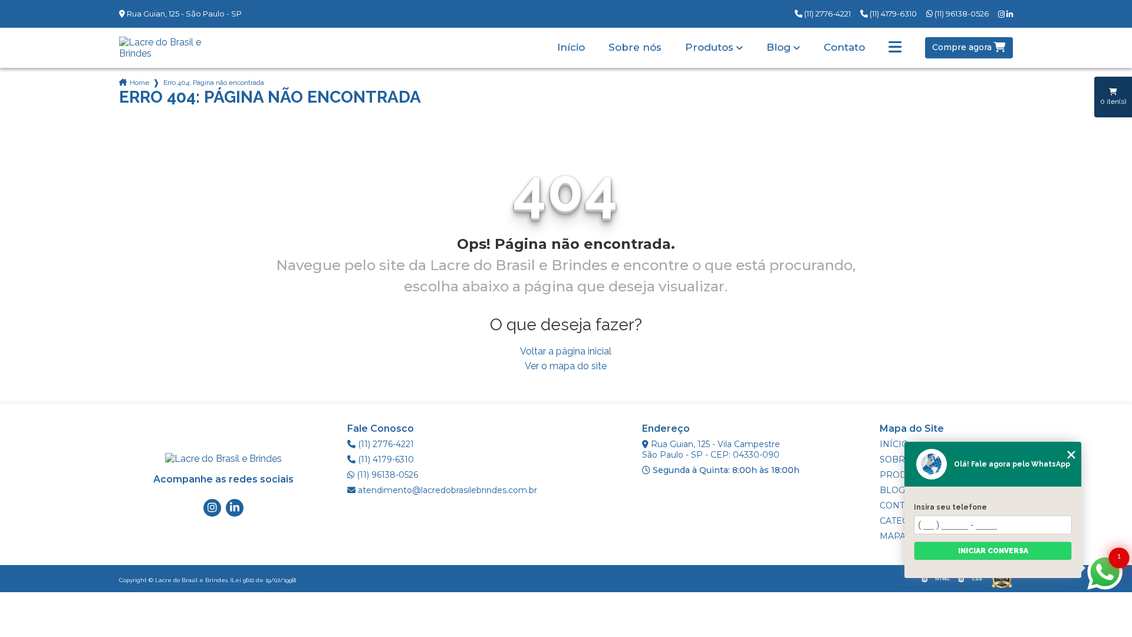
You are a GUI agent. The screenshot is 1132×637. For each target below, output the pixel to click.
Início (571, 47)
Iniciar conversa (993, 551)
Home (139, 82)
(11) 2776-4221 (826, 13)
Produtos (709, 47)
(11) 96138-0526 (961, 13)
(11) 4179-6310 (892, 13)
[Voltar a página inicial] (171, 48)
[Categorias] (895, 48)
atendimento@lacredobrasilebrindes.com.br (446, 490)
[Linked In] (1009, 14)
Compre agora (963, 47)
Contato (844, 47)
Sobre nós (635, 47)
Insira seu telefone (950, 507)
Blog (778, 47)
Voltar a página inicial (565, 351)
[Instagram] (1002, 14)
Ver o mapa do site (566, 366)
